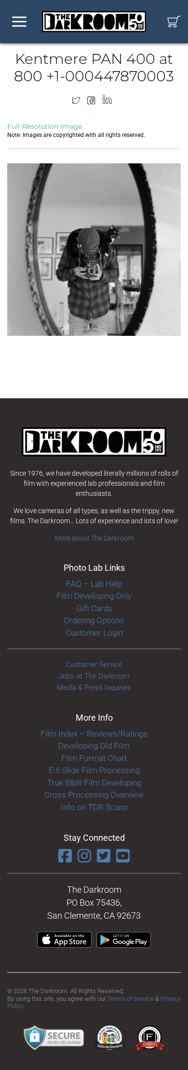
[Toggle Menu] (19, 22)
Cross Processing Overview (94, 794)
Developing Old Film (94, 745)
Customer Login (94, 633)
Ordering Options (94, 620)
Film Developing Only (94, 596)
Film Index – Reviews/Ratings (94, 733)
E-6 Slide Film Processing (94, 770)
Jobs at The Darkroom (94, 676)
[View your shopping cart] (174, 22)
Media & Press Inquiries (94, 687)
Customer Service (94, 664)
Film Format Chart (94, 758)
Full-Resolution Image (44, 126)
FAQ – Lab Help (94, 584)
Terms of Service (130, 998)
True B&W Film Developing (94, 782)
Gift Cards (94, 608)
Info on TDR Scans (94, 807)
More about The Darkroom (94, 538)
